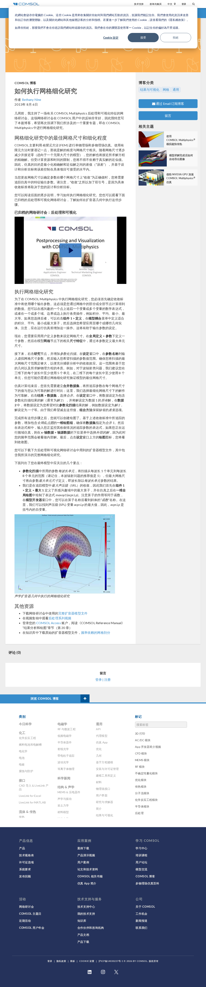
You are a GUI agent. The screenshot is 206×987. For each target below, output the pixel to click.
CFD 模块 (141, 753)
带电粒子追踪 (66, 755)
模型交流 (141, 869)
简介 (99, 808)
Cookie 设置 (86, 961)
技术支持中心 (86, 906)
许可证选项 (26, 862)
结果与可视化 (149, 89)
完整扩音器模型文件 (73, 613)
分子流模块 (142, 793)
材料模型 (63, 812)
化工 (22, 732)
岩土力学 (63, 805)
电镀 (22, 764)
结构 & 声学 (66, 787)
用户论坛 (141, 862)
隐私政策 (61, 961)
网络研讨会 (26, 906)
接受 (143, 37)
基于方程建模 (104, 762)
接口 (22, 780)
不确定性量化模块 (146, 773)
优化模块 (140, 780)
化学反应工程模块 (146, 799)
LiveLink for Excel (30, 795)
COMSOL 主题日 (30, 913)
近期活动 (25, 921)
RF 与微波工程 (67, 729)
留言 (168, 115)
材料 (99, 782)
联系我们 (141, 928)
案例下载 (83, 848)
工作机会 (141, 913)
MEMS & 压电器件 (69, 792)
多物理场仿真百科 (147, 883)
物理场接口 (103, 788)
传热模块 (140, 786)
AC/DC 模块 (142, 740)
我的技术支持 (86, 913)
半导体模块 (142, 806)
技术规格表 (26, 855)
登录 (184, 3)
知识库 (81, 921)
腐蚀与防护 (26, 771)
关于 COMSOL (145, 906)
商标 (72, 961)
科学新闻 (64, 778)
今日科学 (25, 724)
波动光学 (63, 762)
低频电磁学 (65, 735)
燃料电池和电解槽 (30, 744)
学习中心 (141, 848)
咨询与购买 (156, 3)
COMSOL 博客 (25, 83)
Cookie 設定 (110, 38)
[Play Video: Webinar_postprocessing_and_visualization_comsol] (70, 250)
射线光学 (63, 749)
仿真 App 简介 (86, 883)
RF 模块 (140, 766)
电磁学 (62, 724)
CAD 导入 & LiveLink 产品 (33, 787)
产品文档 (83, 935)
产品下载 (83, 942)
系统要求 (25, 869)
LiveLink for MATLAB (32, 802)
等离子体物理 (66, 769)
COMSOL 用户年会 (31, 928)
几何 (99, 755)
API (98, 729)
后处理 (139, 813)
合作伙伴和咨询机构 (90, 928)
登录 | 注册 (103, 679)
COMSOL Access (48, 623)
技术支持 (139, 3)
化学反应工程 (27, 738)
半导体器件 (65, 742)
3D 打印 (140, 733)
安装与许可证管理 (107, 769)
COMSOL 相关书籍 (90, 876)
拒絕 (175, 37)
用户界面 (101, 795)
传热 (22, 817)
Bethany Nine (31, 99)
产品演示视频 (86, 855)
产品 (22, 848)
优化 (99, 749)
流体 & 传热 (27, 811)
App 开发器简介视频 (148, 746)
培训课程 (141, 855)
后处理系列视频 (59, 618)
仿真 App (102, 742)
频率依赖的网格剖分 (95, 632)
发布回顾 (25, 876)
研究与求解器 (104, 802)
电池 (22, 757)
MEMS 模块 (142, 760)
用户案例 (83, 862)
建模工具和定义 (106, 775)
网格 (166, 89)
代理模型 (101, 735)
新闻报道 (141, 921)
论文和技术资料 (87, 869)
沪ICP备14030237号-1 (111, 961)
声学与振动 (65, 798)
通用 (176, 89)
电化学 (23, 751)
